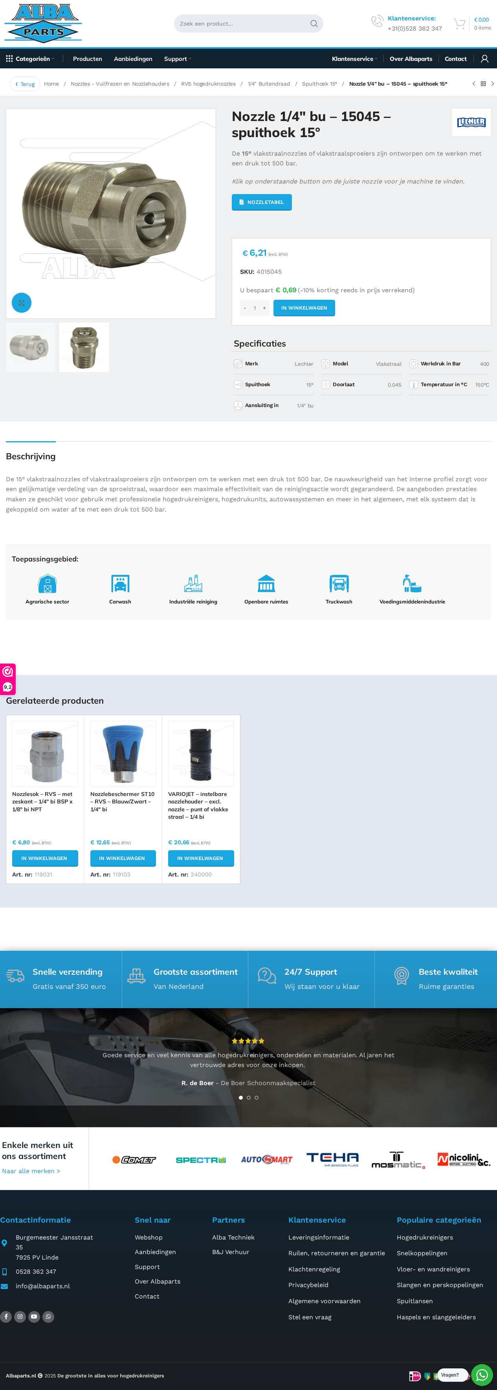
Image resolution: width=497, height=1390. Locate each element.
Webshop (149, 1237)
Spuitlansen (415, 1301)
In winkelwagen (304, 308)
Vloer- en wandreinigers (433, 1269)
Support (147, 1267)
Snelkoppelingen (422, 1253)
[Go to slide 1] (241, 1098)
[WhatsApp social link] (48, 1317)
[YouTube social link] (34, 1317)
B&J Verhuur (230, 1252)
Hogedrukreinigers (425, 1237)
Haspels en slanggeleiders (436, 1317)
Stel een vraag (310, 1317)
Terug (27, 84)
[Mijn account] (485, 58)
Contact (147, 1296)
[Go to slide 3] (257, 1098)
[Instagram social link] (20, 1317)
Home (52, 84)
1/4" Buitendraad (270, 84)
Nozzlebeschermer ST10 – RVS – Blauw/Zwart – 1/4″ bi (122, 801)
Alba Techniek (233, 1237)
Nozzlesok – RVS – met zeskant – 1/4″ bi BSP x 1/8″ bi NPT (42, 801)
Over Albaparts (157, 1281)
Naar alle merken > (31, 1171)
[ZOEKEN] (314, 24)
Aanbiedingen (155, 1252)
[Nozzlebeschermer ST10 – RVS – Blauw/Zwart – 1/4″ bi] (123, 754)
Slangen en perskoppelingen (440, 1285)
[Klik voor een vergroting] (21, 302)
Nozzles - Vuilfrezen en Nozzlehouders (121, 84)
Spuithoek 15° (320, 84)
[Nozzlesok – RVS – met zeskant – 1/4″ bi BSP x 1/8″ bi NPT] (45, 754)
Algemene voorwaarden (324, 1301)
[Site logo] (46, 23)
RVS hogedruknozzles (209, 84)
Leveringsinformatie (318, 1237)
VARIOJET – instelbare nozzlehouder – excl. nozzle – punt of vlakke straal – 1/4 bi (198, 805)
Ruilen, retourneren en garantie (336, 1253)
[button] (45, 858)
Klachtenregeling (314, 1269)
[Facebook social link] (6, 1317)
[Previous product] (474, 84)
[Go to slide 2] (249, 1098)
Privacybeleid (308, 1285)
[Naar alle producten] (483, 84)
